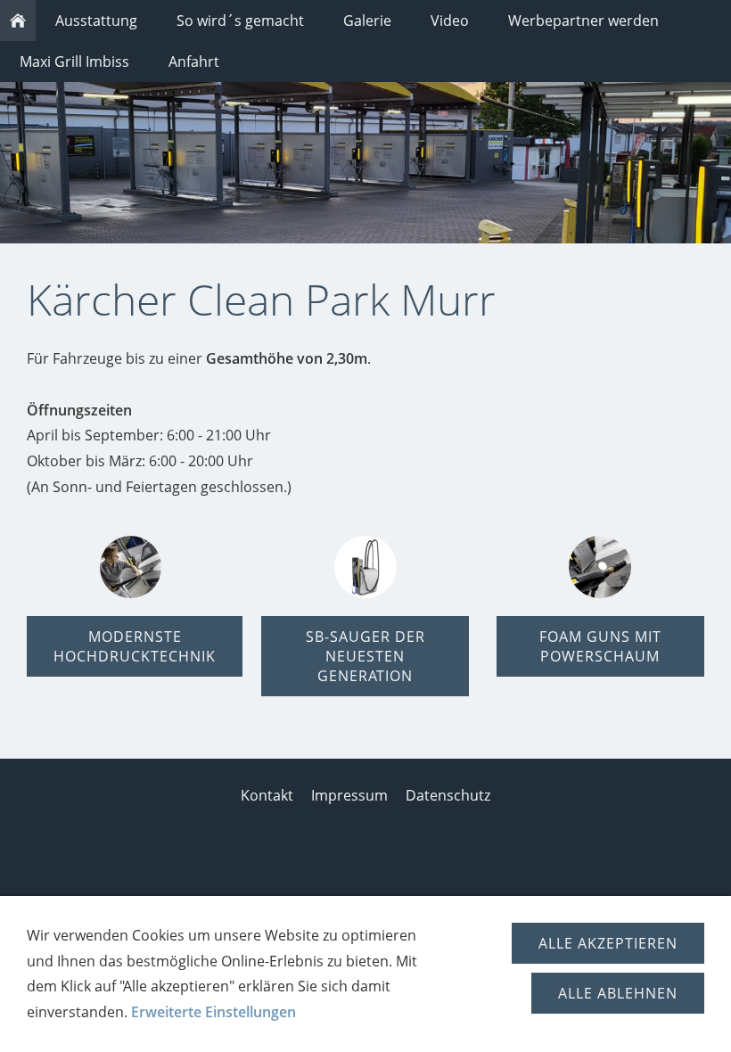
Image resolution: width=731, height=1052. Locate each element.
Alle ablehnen (618, 993)
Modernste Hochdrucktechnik (134, 646)
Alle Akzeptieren (608, 943)
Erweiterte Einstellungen (213, 1012)
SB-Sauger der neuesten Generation (365, 656)
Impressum (349, 795)
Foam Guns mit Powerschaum (600, 646)
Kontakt (267, 795)
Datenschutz (448, 795)
